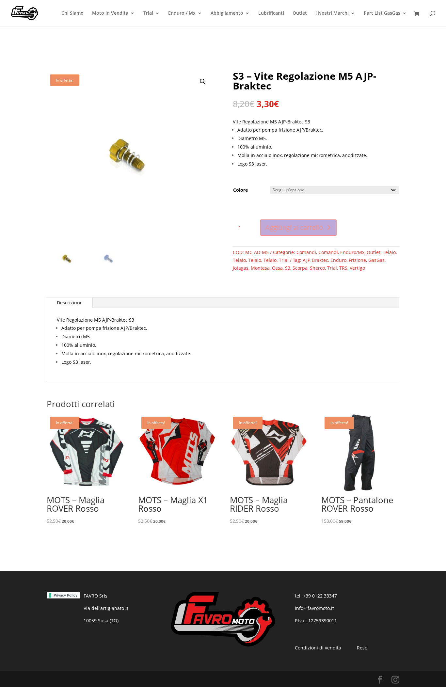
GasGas (376, 260)
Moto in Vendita (110, 13)
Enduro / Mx (182, 13)
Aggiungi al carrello (294, 227)
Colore (240, 190)
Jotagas (240, 268)
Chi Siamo (72, 13)
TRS (343, 268)
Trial (148, 13)
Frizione (357, 260)
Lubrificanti (271, 13)
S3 (287, 268)
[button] (203, 82)
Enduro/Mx (352, 252)
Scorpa (300, 268)
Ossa (277, 268)
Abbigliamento (227, 13)
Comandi (306, 252)
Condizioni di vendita (318, 648)
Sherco (317, 268)
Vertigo (357, 268)
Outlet (300, 13)
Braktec (320, 260)
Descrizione (70, 302)
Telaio (389, 252)
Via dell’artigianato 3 (106, 608)
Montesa (260, 268)
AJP (306, 260)
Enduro (338, 260)
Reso (362, 648)
